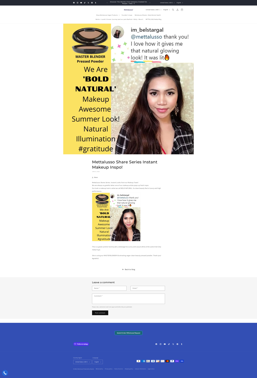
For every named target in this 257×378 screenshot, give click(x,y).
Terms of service (118, 369)
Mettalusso (80, 369)
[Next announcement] (150, 3)
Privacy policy (108, 369)
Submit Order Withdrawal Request (128, 333)
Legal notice (151, 369)
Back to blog (130, 269)
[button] (107, 15)
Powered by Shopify (89, 369)
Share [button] (96, 177)
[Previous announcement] (107, 3)
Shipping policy (129, 369)
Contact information (140, 369)
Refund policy (99, 369)
